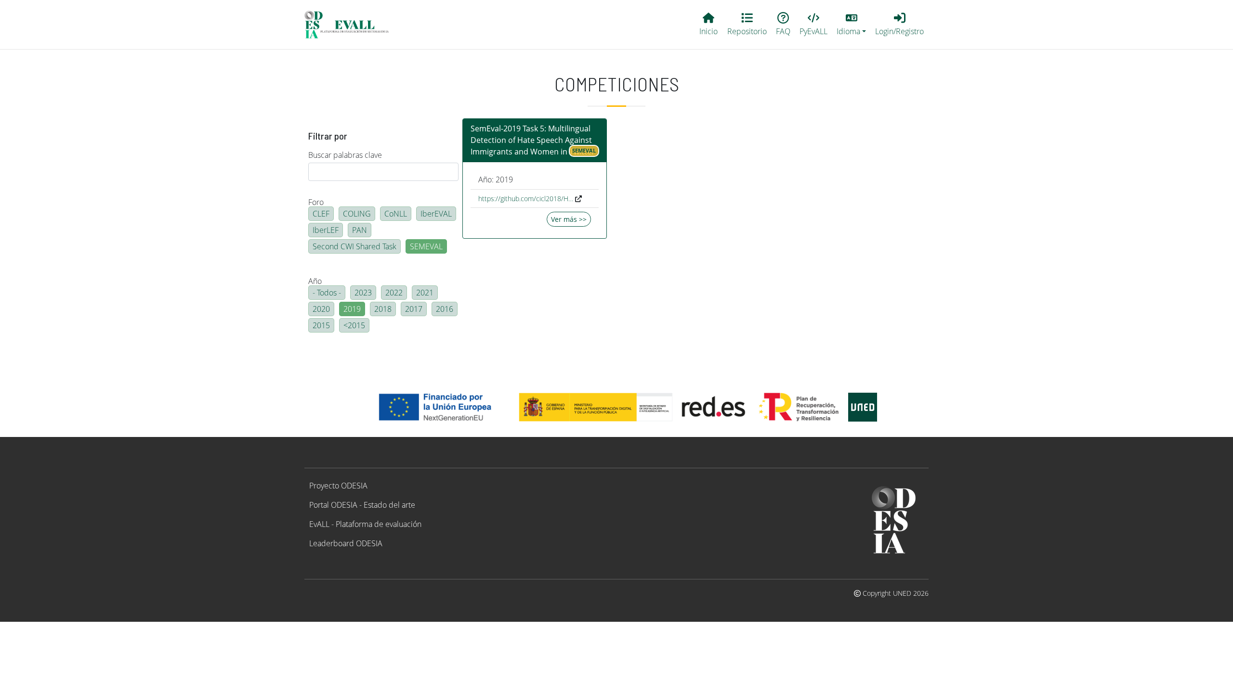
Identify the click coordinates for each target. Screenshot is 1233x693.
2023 (363, 292)
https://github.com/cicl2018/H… (525, 198)
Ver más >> (569, 219)
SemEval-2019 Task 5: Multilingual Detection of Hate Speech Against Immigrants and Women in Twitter (533, 140)
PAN (359, 230)
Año (315, 281)
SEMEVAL (426, 246)
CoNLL (395, 213)
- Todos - (327, 292)
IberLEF (326, 230)
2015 (321, 325)
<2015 (354, 325)
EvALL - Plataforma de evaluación (365, 524)
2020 (321, 309)
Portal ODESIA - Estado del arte (362, 505)
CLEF (321, 213)
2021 (424, 292)
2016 (444, 309)
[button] (851, 24)
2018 (383, 309)
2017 (413, 309)
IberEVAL (436, 213)
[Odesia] (350, 24)
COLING (357, 213)
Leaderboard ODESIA (345, 543)
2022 (394, 292)
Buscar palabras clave (345, 155)
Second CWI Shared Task (354, 246)
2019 (352, 309)
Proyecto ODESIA (338, 485)
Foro (316, 202)
